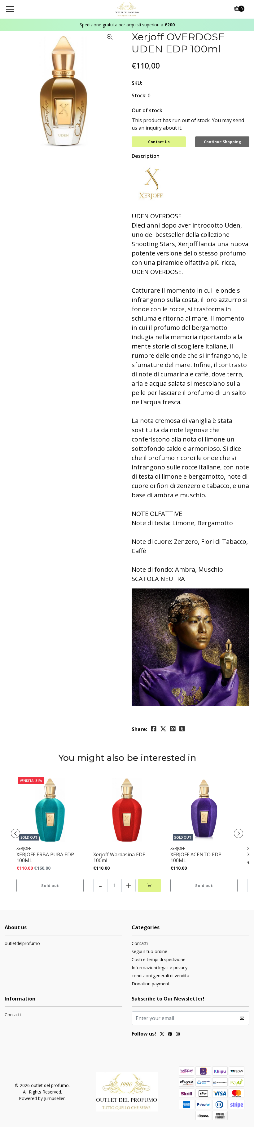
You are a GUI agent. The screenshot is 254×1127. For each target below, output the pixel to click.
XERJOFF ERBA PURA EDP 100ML (45, 857)
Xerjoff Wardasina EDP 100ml (119, 857)
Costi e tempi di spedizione (159, 959)
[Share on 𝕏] (163, 729)
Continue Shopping (222, 141)
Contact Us (159, 141)
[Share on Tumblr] (182, 729)
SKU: (137, 83)
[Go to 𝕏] (162, 1035)
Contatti (140, 943)
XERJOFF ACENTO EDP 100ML (195, 857)
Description (146, 156)
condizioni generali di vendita (160, 975)
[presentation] (15, 833)
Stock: (139, 95)
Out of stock (147, 110)
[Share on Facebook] (153, 729)
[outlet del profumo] (127, 9)
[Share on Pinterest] (173, 729)
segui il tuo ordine (149, 951)
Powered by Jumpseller (42, 1098)
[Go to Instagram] (178, 1035)
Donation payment (150, 984)
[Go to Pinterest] (170, 1035)
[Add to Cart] (149, 885)
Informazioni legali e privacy (159, 967)
